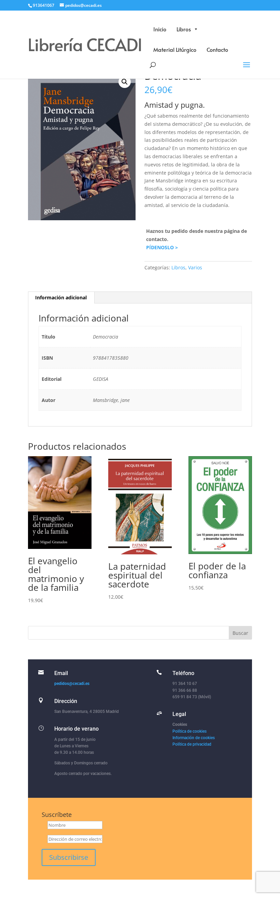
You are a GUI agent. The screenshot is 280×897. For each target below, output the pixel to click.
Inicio (159, 29)
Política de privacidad (191, 744)
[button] (124, 82)
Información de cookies (193, 737)
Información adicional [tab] (61, 297)
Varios (195, 267)
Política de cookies (189, 731)
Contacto (217, 49)
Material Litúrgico (174, 49)
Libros (184, 29)
